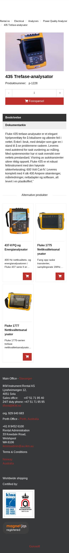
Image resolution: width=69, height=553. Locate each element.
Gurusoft (34, 546)
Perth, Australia (29, 418)
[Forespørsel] (27, 276)
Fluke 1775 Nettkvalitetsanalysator (48, 249)
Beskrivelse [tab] (13, 117)
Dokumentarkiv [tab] (15, 125)
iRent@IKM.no (12, 405)
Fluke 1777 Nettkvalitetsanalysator (16, 330)
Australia (8, 463)
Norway (7, 459)
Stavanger (25, 378)
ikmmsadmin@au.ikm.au (18, 446)
